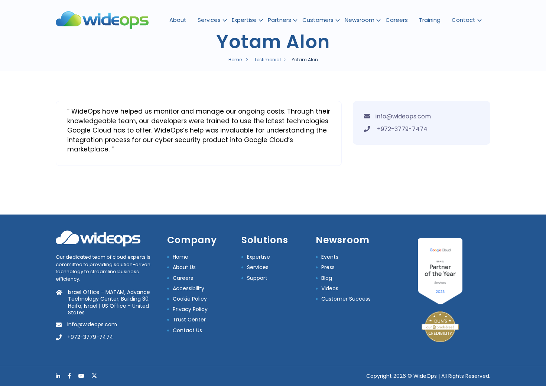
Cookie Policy (190, 298)
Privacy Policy (190, 309)
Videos (329, 288)
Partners (279, 20)
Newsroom (359, 20)
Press (328, 267)
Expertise (244, 20)
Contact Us (187, 330)
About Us (184, 267)
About (177, 20)
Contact (463, 20)
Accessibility (188, 288)
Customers (318, 20)
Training (430, 20)
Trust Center (189, 319)
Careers (397, 20)
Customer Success (346, 298)
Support (257, 278)
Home (235, 59)
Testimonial (267, 59)
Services (209, 20)
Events (329, 257)
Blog (326, 278)
